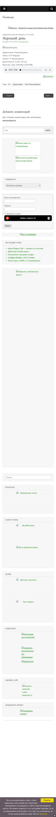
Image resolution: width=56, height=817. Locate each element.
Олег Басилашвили (32, 84)
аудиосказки (18, 84)
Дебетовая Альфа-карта (18, 251)
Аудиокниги (7, 35)
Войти (7, 226)
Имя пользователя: (12, 198)
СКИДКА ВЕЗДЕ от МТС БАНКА (21, 258)
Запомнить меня (14, 214)
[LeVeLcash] (8, 15)
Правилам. (43, 814)
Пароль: (7, 206)
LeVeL (6, 42)
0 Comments (23, 42)
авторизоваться (9, 120)
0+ (9, 84)
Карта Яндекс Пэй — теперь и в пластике (25, 248)
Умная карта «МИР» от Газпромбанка (24, 261)
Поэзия (30, 35)
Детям (15, 35)
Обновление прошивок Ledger (21, 255)
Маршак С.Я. (22, 35)
